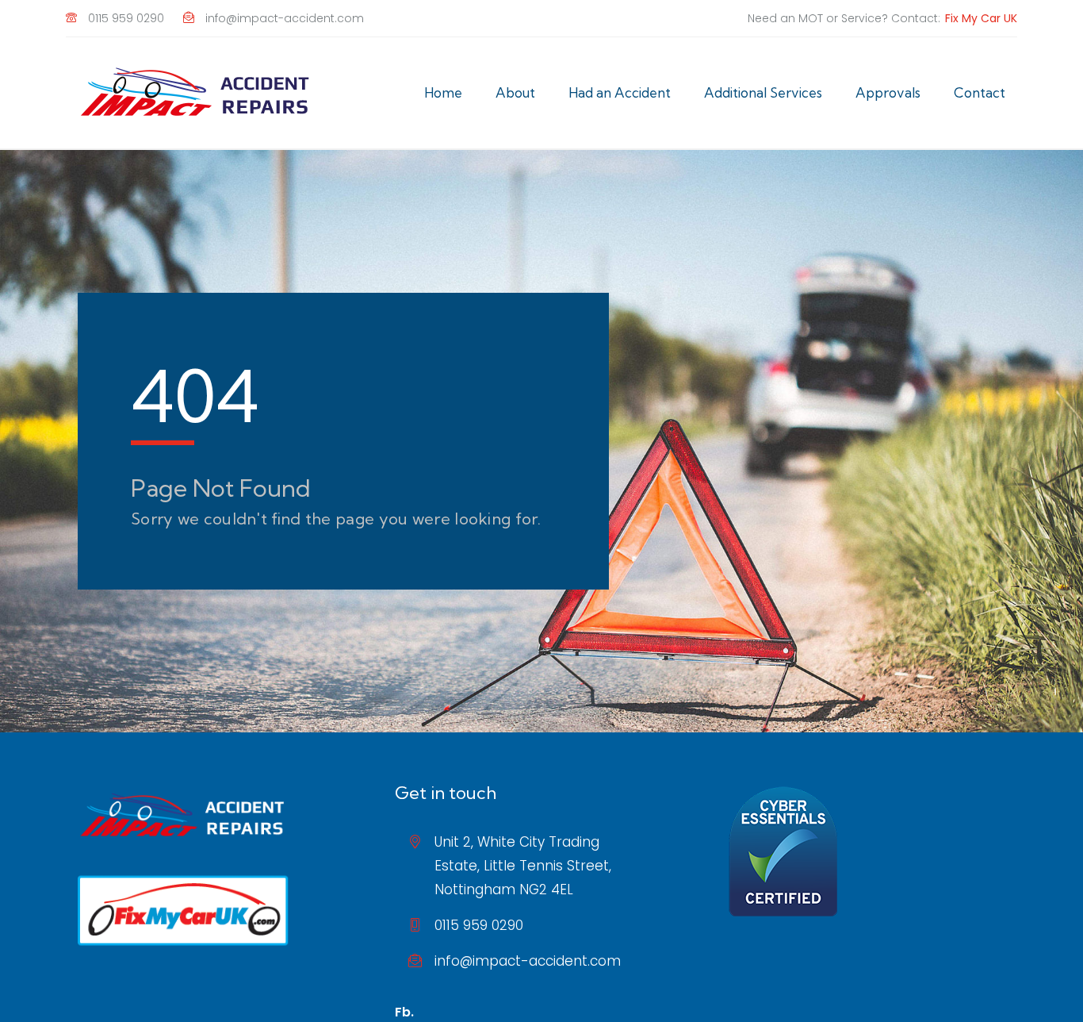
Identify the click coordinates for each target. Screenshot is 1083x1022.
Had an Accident (619, 92)
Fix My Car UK (981, 18)
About (515, 92)
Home (443, 92)
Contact (979, 92)
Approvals (887, 92)
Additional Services (763, 92)
